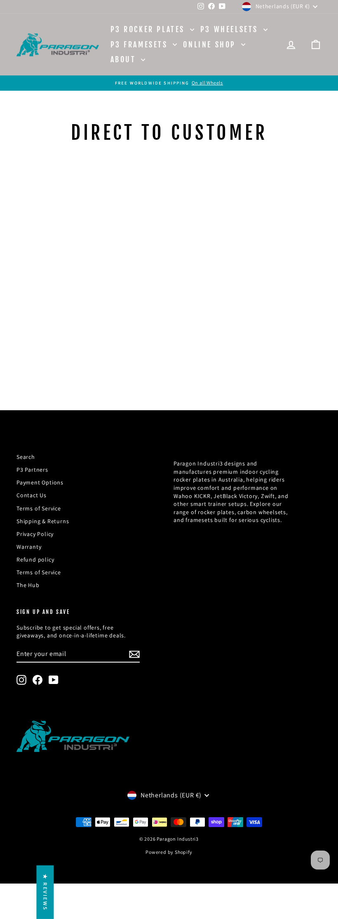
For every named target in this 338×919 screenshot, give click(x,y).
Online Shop (211, 44)
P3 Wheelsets (230, 29)
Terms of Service (38, 508)
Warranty (28, 546)
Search (25, 457)
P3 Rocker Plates (149, 29)
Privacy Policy (35, 534)
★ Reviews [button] (45, 892)
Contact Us (31, 495)
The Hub (28, 585)
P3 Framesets (140, 44)
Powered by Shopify (169, 852)
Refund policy (35, 559)
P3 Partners (32, 469)
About (124, 59)
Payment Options (39, 482)
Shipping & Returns (42, 521)
